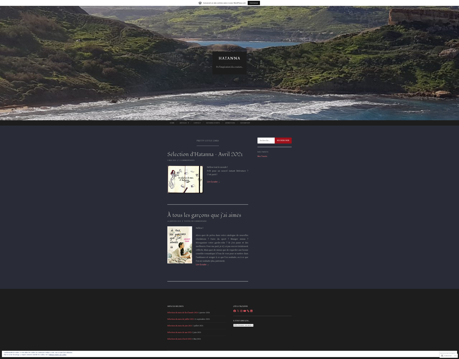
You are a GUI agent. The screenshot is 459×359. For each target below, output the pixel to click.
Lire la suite (213, 182)
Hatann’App (245, 123)
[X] (238, 310)
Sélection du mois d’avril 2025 (179, 339)
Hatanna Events (213, 123)
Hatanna (229, 58)
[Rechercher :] (274, 141)
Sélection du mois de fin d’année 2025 (182, 313)
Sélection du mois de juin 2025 (179, 326)
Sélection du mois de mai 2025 (179, 332)
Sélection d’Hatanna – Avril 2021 (205, 154)
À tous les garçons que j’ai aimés (204, 215)
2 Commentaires (187, 160)
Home (172, 123)
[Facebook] (234, 310)
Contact (197, 123)
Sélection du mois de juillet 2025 (180, 319)
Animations (230, 123)
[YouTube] (244, 310)
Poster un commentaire (195, 221)
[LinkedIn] (251, 310)
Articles (183, 123)
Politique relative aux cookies (57, 355)
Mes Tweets (262, 156)
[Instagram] (241, 310)
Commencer (254, 3)
